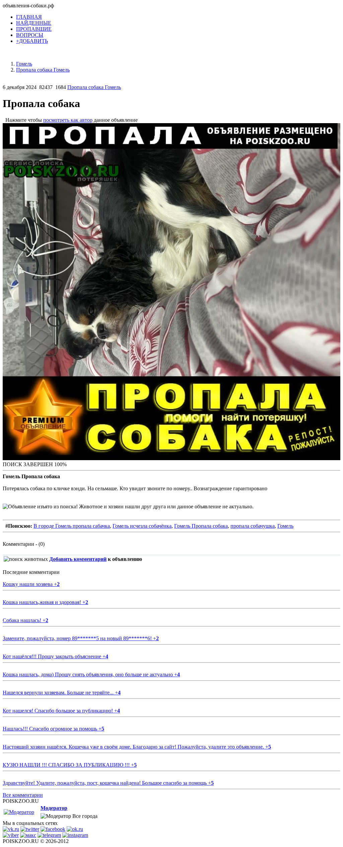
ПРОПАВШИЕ (34, 29)
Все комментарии (23, 795)
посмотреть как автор (67, 120)
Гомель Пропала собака (201, 526)
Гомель (285, 526)
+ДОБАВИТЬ (32, 41)
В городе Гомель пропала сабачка (71, 526)
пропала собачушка (252, 526)
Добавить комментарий (78, 559)
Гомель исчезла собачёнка (142, 526)
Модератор (54, 808)
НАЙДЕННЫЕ (33, 23)
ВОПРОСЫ (29, 35)
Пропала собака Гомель (94, 87)
